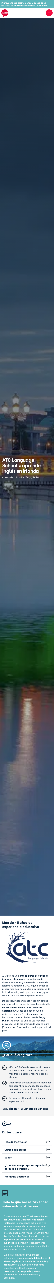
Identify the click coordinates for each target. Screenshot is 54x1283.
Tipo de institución (15, 1141)
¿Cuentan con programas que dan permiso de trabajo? (25, 1166)
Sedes (8, 1157)
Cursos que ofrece (15, 1149)
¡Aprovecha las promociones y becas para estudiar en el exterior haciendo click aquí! (24, 4)
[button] (27, 1142)
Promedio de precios (16, 1176)
